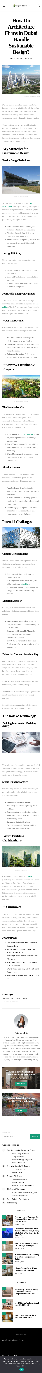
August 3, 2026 (19, 1248)
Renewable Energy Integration (22, 1160)
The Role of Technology (16, 1189)
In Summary (12, 1203)
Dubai (18, 998)
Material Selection (18, 1182)
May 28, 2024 (27, 1078)
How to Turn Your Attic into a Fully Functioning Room (25, 1316)
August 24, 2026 (19, 1224)
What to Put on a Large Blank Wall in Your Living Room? (26, 1269)
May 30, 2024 (26, 1105)
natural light (25, 584)
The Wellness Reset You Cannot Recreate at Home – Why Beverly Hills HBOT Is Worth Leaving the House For (27, 1232)
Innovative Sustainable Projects (18, 1166)
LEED (29, 877)
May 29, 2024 (28, 58)
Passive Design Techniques (20, 1154)
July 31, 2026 (18, 1273)
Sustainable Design (11, 1001)
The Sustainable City (18, 1170)
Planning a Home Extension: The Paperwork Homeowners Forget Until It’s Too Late (27, 1219)
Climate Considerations (19, 1180)
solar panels (28, 434)
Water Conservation (18, 1162)
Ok (22, 1369)
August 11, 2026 (19, 1238)
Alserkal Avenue (17, 1172)
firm (25, 998)
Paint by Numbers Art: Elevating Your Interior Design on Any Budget (26, 1257)
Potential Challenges (14, 1176)
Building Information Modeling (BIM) (24, 1193)
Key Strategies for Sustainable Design (21, 1150)
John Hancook (16, 1078)
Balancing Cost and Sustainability (23, 1185)
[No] (39, 1364)
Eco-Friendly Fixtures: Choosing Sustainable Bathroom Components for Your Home (26, 1292)
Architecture (8, 998)
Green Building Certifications (18, 1199)
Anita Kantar (16, 1105)
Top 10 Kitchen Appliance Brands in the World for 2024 (27, 1304)
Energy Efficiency (18, 1157)
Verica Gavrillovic (16, 58)
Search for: (6, 1132)
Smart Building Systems (20, 1195)
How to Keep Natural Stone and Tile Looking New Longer (26, 1244)
